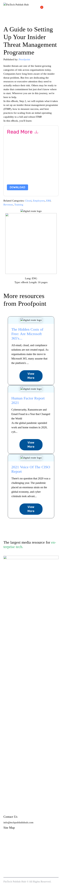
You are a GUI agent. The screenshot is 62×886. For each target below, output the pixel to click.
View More (31, 375)
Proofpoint (24, 59)
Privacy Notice (19, 171)
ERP (48, 200)
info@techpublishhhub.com (18, 822)
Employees (39, 200)
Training (18, 204)
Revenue (8, 204)
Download (17, 187)
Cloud (28, 200)
